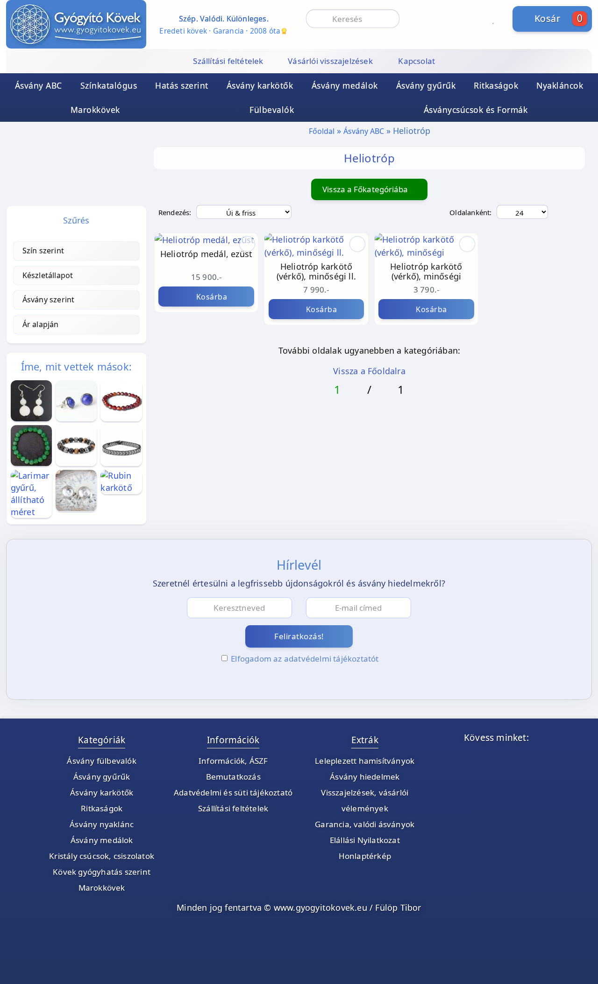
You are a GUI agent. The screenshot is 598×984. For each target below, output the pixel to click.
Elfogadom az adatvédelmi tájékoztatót (304, 658)
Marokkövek (95, 109)
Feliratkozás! (299, 636)
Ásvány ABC (38, 85)
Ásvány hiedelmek (364, 776)
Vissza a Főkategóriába (366, 189)
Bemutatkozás (233, 776)
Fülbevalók (271, 109)
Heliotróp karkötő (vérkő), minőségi (426, 272)
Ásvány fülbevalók (101, 760)
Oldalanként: (470, 212)
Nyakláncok (559, 85)
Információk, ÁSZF (233, 760)
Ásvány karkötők (260, 85)
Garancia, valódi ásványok (364, 824)
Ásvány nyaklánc (102, 824)
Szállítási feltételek (233, 808)
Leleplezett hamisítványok (364, 760)
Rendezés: (175, 212)
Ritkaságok (496, 85)
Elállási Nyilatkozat (365, 840)
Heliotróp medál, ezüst (206, 254)
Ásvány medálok (345, 85)
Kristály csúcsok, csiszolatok (101, 856)
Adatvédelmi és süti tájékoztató (233, 792)
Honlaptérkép (365, 856)
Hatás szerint (181, 85)
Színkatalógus (108, 85)
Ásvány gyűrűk (426, 85)
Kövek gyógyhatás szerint (101, 871)
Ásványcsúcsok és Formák (476, 109)
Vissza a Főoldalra (369, 371)
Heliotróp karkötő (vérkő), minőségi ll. (316, 272)
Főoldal (322, 131)
